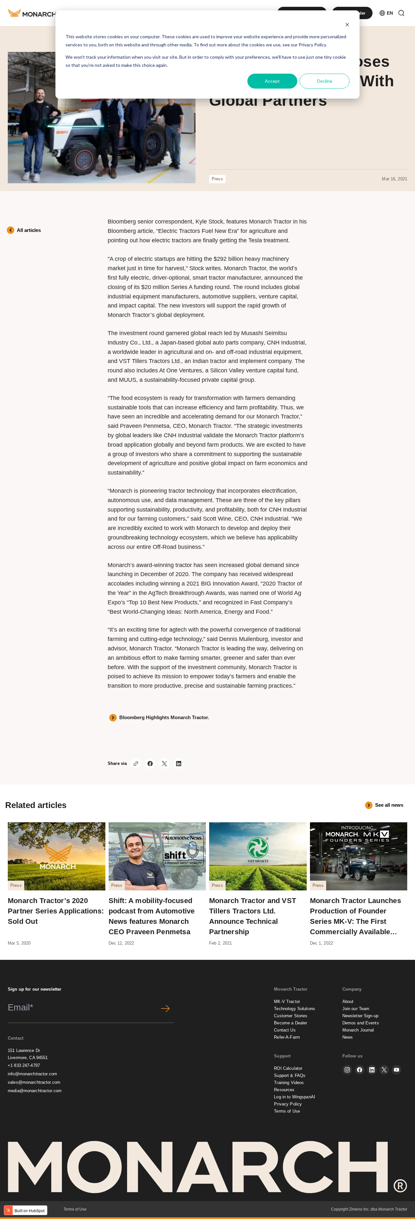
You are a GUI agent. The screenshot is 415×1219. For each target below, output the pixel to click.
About (348, 1001)
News (347, 1037)
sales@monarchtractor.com (34, 1082)
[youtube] (396, 1070)
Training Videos (289, 1082)
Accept (272, 81)
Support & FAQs (289, 1075)
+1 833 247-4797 (24, 1065)
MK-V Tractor (287, 1001)
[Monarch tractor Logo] (33, 13)
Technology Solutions (294, 1008)
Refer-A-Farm (287, 1037)
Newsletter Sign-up (360, 1015)
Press (217, 178)
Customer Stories (290, 1015)
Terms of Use (287, 1111)
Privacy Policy (312, 44)
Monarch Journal (358, 1030)
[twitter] (384, 1070)
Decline (324, 81)
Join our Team (356, 1008)
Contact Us (284, 1030)
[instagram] (347, 1070)
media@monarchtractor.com (35, 1090)
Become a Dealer (290, 1022)
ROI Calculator (288, 1068)
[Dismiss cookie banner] (347, 24)
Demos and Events (360, 1022)
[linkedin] (372, 1070)
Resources (284, 1089)
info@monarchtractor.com (32, 1073)
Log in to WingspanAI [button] (294, 1096)
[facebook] (359, 1070)
